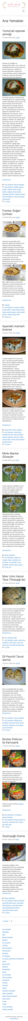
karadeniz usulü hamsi (9, 642)
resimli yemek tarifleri (17, 439)
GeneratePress (14, 1018)
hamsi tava (21, 640)
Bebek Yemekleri (7, 937)
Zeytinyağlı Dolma (13, 836)
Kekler (4, 972)
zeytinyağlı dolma (17, 905)
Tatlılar (4, 1004)
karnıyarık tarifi (13, 822)
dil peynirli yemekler (8, 725)
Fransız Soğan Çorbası (11, 212)
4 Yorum (7, 827)
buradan (20, 804)
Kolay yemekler (17, 430)
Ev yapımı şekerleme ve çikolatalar (13, 958)
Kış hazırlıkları (6, 974)
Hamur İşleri (8, 430)
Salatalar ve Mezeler (8, 990)
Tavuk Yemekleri (19, 718)
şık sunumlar (19, 725)
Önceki (5, 921)
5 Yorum (7, 912)
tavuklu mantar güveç (16, 565)
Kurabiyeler (5, 980)
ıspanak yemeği (20, 194)
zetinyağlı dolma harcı (9, 903)
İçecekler (5, 966)
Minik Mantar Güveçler (10, 455)
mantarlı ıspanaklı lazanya (10, 437)
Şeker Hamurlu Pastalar (9, 996)
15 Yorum (7, 730)
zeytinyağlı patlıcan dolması (11, 908)
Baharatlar (5, 932)
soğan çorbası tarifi (14, 314)
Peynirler (5, 985)
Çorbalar (7, 305)
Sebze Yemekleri (19, 184)
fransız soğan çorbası (9, 312)
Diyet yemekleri (7, 948)
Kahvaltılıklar (6, 969)
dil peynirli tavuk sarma (16, 723)
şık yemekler (12, 562)
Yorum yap (7, 317)
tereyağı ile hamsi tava (17, 645)
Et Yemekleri (17, 815)
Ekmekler (5, 953)
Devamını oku (6, 179)
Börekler (4, 940)
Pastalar (4, 982)
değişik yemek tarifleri (14, 192)
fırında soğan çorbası (18, 310)
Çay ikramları (6, 942)
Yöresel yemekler (7, 1009)
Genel (4, 961)
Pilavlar (4, 988)
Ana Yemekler (8, 184)
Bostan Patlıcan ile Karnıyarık (12, 740)
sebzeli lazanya (7, 442)
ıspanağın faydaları (8, 194)
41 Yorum (7, 201)
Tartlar (4, 1001)
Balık (15, 638)
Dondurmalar (6, 950)
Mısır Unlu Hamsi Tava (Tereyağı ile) (13, 578)
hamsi (16, 640)
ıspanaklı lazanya (7, 434)
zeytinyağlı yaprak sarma (10, 910)
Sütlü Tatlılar (6, 998)
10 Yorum (7, 444)
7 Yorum (7, 647)
